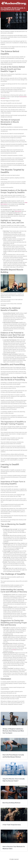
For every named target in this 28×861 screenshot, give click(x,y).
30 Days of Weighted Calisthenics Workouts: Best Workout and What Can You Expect (13, 731)
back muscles (18, 211)
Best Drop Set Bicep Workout (11, 803)
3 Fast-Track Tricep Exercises (12, 824)
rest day (14, 649)
